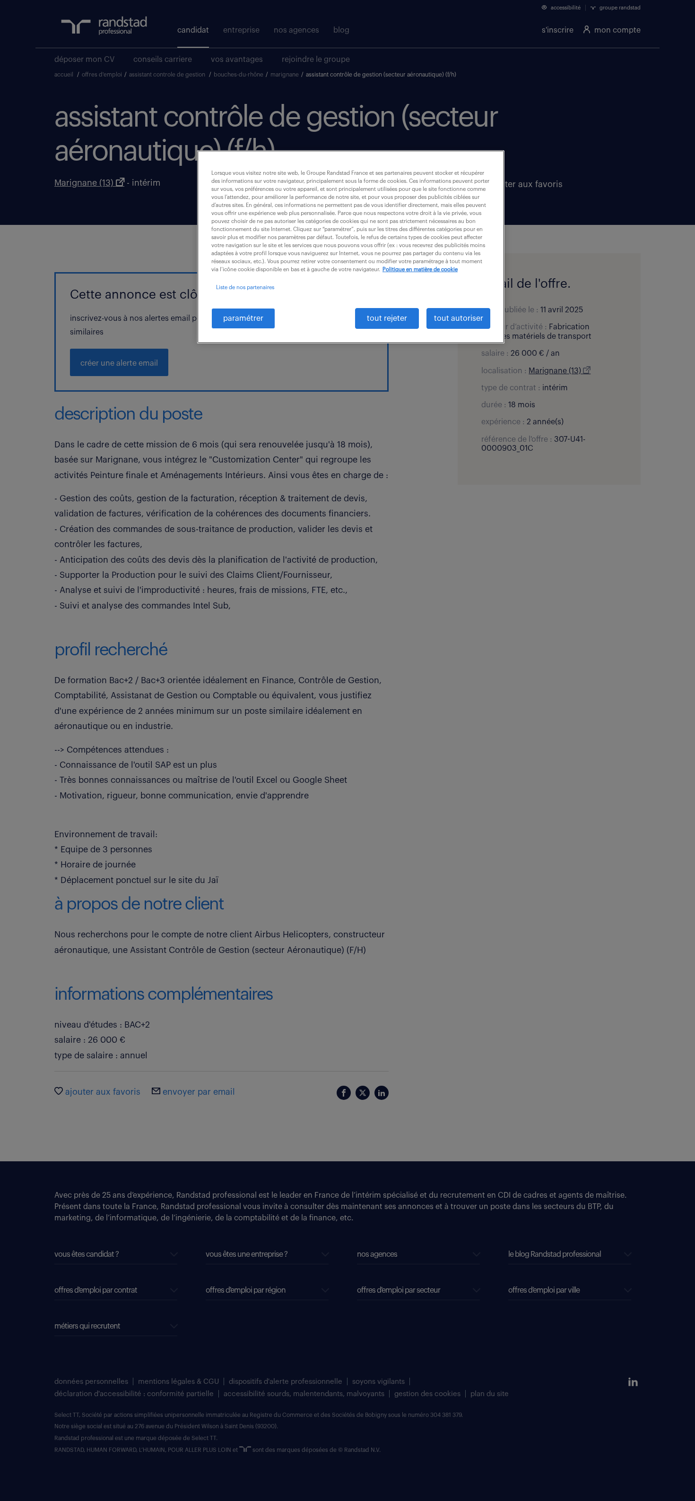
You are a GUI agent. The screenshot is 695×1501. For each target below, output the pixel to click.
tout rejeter (387, 318)
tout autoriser (458, 318)
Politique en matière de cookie (420, 269)
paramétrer (243, 318)
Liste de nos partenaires (245, 287)
